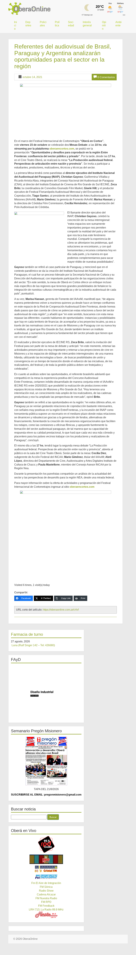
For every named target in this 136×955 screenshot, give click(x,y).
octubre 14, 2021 (32, 77)
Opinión (104, 25)
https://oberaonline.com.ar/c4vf (61, 609)
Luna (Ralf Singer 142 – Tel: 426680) (33, 645)
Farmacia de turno (27, 634)
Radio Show (46, 890)
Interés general (87, 24)
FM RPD (46, 902)
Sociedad (71, 24)
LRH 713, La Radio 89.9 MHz (46, 909)
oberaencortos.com (61, 148)
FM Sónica (46, 886)
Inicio (15, 25)
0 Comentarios (106, 77)
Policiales (43, 24)
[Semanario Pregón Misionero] (46, 761)
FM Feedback (46, 905)
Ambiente (118, 24)
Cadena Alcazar (46, 894)
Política (57, 24)
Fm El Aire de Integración (46, 883)
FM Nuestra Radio (46, 898)
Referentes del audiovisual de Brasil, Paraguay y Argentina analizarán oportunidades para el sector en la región (62, 56)
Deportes (28, 24)
